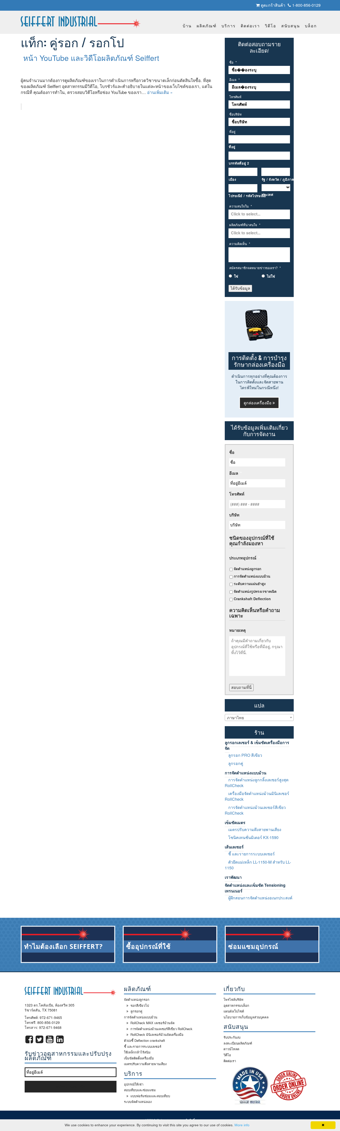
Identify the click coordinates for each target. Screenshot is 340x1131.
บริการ (229, 26)
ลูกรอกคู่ (235, 763)
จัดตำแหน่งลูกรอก (247, 568)
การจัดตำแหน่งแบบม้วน (252, 576)
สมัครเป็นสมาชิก (70, 1086)
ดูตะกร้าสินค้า (273, 5)
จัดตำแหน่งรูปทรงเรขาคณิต (255, 591)
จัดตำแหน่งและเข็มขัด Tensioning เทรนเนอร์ (255, 888)
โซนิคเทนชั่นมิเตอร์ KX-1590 (253, 837)
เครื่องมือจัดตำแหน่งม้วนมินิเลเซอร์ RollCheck (257, 796)
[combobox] (259, 717)
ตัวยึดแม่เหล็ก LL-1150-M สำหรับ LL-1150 (258, 865)
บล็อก (311, 26)
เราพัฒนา (233, 877)
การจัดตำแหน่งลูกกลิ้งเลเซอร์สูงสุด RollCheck (256, 782)
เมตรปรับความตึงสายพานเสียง (254, 829)
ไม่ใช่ (271, 276)
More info (241, 1125)
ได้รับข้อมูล (240, 288)
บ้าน (187, 26)
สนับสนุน (290, 26)
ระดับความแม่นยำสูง (250, 583)
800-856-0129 (48, 1022)
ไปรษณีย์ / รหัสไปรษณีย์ (243, 196)
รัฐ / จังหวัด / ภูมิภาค (276, 179)
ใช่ (236, 276)
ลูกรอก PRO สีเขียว (245, 755)
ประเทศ (267, 194)
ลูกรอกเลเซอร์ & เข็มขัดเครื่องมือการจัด (257, 745)
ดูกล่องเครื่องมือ (258, 403)
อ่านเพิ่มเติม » (159, 92)
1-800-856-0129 (306, 5)
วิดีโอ (270, 26)
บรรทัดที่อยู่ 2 (239, 163)
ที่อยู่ (232, 147)
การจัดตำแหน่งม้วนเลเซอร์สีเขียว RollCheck (255, 810)
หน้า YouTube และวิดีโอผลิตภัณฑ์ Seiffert (91, 57)
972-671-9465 (51, 1017)
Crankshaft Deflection (252, 598)
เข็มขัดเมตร (235, 822)
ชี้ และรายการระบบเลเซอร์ (251, 854)
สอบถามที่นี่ (241, 687)
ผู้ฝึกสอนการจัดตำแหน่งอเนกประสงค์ (260, 898)
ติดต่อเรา (250, 26)
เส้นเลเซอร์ (234, 847)
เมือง (232, 179)
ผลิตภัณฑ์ (207, 26)
